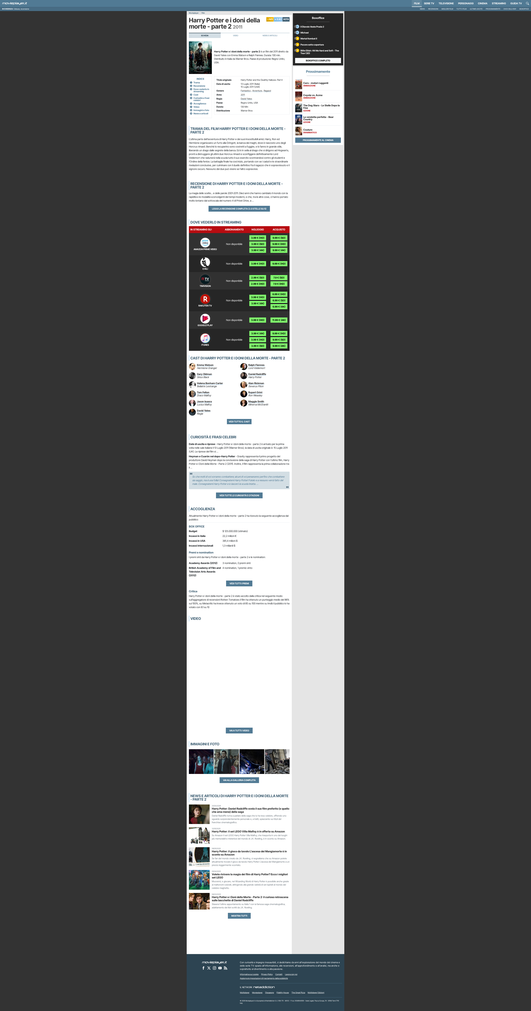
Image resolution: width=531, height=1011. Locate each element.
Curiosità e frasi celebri (201, 99)
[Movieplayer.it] (14, 3)
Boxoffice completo (318, 60)
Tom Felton (203, 392)
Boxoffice (524, 9)
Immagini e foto (201, 110)
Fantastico (246, 90)
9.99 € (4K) (279, 250)
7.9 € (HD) (279, 283)
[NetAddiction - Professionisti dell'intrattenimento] (263, 987)
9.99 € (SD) (279, 237)
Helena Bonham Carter (210, 383)
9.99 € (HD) (279, 244)
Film (417, 3)
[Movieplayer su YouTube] (220, 968)
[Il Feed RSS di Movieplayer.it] (225, 968)
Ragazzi (267, 90)
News (422, 9)
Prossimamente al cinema (318, 140)
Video (235, 35)
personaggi (465, 3)
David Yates (246, 98)
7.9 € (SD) (278, 277)
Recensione (199, 85)
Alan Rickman (256, 383)
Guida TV (516, 3)
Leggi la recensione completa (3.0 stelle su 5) (239, 208)
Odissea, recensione (21, 9)
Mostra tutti (239, 915)
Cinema (482, 3)
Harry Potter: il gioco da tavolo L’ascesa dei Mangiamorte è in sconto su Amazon (249, 853)
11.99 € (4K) (279, 320)
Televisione (446, 3)
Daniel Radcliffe (257, 374)
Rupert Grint (255, 392)
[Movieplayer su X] (209, 968)
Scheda (205, 35)
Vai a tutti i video (239, 730)
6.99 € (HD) (279, 294)
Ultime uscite (476, 9)
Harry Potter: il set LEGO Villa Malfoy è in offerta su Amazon (248, 831)
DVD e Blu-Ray (510, 9)
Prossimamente (493, 9)
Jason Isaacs (204, 401)
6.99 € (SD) (279, 300)
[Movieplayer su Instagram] (214, 968)
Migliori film (447, 9)
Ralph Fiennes (256, 365)
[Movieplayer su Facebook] (203, 968)
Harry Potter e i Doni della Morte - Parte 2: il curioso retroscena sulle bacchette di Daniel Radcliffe (250, 898)
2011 (243, 94)
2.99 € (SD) (257, 277)
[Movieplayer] (214, 962)
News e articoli (200, 113)
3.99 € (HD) (257, 237)
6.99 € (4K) (279, 306)
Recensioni (433, 9)
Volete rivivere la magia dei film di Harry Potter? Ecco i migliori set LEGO (250, 876)
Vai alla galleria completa (239, 780)
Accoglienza (199, 103)
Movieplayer (194, 13)
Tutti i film (461, 9)
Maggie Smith (256, 401)
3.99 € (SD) (257, 244)
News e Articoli (270, 35)
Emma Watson (205, 365)
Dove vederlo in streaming (201, 90)
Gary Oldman (204, 374)
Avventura (257, 90)
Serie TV (429, 3)
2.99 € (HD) (257, 283)
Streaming (499, 3)
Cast (195, 94)
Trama (196, 82)
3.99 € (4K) (257, 250)
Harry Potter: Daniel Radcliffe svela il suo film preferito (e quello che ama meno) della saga (250, 810)
